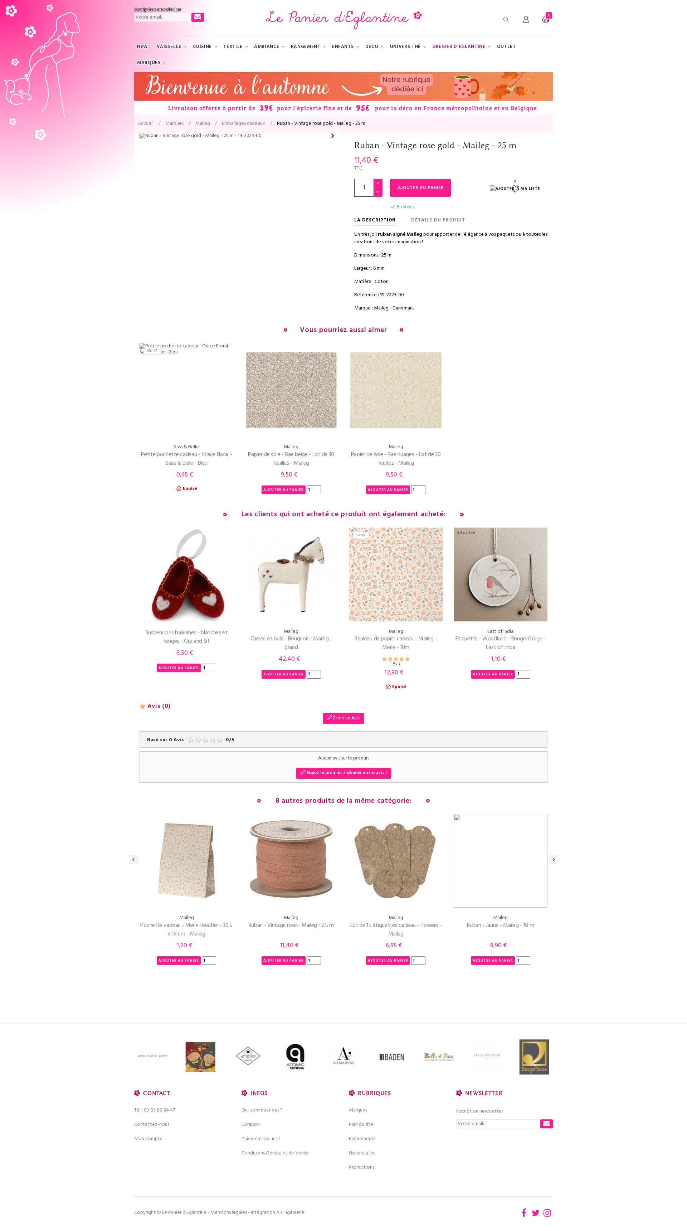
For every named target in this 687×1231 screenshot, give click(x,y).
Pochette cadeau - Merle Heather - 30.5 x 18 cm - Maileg (186, 929)
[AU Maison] (322, 1057)
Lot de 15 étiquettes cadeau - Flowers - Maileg (396, 929)
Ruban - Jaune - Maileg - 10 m (500, 925)
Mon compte (148, 1139)
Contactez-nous (151, 1124)
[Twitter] (535, 1212)
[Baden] (369, 1057)
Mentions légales (228, 1212)
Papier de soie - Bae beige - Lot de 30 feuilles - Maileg (291, 459)
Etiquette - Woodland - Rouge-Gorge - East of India (500, 643)
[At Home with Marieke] (226, 1057)
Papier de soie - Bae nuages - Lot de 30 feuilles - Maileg (396, 459)
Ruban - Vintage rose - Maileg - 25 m (291, 925)
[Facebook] (523, 1212)
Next (333, 136)
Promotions (361, 1167)
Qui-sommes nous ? (262, 1110)
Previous (139, 136)
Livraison (251, 1124)
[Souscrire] (197, 17)
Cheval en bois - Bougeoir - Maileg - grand (291, 643)
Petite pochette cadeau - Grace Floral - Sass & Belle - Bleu (186, 459)
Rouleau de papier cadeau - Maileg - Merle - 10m (396, 643)
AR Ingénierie (290, 1212)
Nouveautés (362, 1153)
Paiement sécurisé (261, 1139)
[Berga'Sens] (512, 1057)
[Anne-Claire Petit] (131, 1057)
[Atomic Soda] (274, 1057)
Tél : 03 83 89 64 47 (154, 1110)
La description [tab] (375, 220)
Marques (358, 1110)
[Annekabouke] (179, 1057)
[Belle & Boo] (417, 1057)
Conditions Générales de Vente (275, 1153)
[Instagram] (547, 1212)
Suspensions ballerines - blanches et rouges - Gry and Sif (187, 637)
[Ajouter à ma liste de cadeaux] (515, 189)
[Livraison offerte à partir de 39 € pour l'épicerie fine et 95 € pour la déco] (343, 93)
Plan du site (361, 1124)
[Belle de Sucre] (465, 1057)
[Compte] (526, 20)
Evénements (362, 1139)
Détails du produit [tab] (438, 220)
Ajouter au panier (421, 187)
